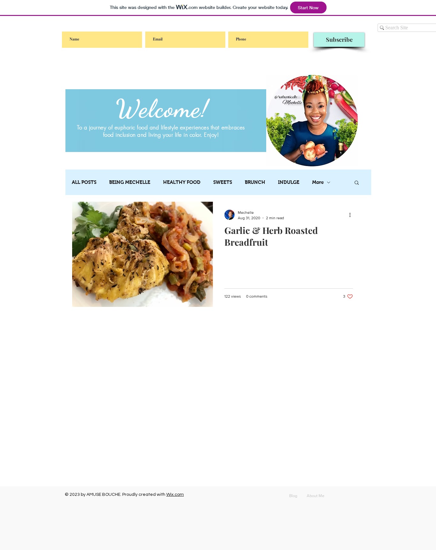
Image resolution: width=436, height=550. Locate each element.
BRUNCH (255, 182)
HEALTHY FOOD (181, 182)
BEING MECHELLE (129, 182)
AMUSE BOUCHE (103, 494)
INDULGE (288, 182)
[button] (357, 183)
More (318, 182)
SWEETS (222, 182)
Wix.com (175, 494)
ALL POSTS (84, 182)
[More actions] (352, 215)
